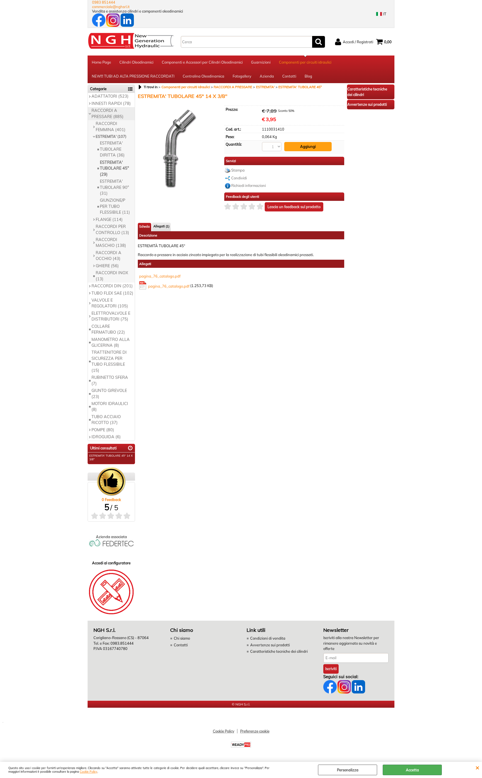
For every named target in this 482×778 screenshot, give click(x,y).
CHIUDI (477, 767)
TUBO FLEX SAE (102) (112, 293)
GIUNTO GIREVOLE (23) (109, 393)
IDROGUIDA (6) (106, 436)
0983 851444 (103, 2)
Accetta (412, 770)
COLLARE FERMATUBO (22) (108, 329)
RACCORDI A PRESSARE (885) (107, 113)
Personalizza (347, 770)
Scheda (144, 226)
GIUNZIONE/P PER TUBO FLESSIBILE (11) (115, 206)
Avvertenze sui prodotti (270, 645)
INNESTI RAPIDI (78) (111, 103)
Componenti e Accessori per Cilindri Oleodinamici (202, 62)
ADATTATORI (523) (110, 96)
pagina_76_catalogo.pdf (159, 276)
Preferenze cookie (254, 731)
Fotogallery (242, 76)
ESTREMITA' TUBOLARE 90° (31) (114, 187)
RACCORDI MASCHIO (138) (111, 242)
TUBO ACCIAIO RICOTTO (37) (106, 419)
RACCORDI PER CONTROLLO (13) (112, 229)
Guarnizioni (261, 62)
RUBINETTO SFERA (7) (109, 380)
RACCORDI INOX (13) (112, 275)
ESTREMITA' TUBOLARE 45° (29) (114, 168)
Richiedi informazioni (248, 185)
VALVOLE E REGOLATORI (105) (109, 303)
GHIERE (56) (107, 265)
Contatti (289, 76)
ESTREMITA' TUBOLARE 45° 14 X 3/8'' (111, 457)
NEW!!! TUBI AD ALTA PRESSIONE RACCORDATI (133, 76)
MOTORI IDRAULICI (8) (109, 406)
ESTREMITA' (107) (111, 136)
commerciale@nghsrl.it (111, 6)
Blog (308, 76)
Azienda (267, 76)
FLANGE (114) (109, 219)
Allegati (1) (161, 226)
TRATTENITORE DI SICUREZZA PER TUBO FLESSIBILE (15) (109, 361)
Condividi (239, 178)
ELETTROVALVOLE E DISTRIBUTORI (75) (110, 316)
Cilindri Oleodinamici (136, 62)
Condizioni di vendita (267, 638)
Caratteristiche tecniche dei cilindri (279, 651)
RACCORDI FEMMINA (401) (111, 126)
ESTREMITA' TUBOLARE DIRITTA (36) (112, 149)
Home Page (101, 62)
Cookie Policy (88, 772)
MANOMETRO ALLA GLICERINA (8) (110, 342)
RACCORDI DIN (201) (112, 285)
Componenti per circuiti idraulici (305, 62)
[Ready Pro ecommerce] (241, 745)
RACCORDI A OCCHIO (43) (108, 255)
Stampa (238, 170)
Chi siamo (182, 638)
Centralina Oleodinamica (203, 76)
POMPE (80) (102, 429)
